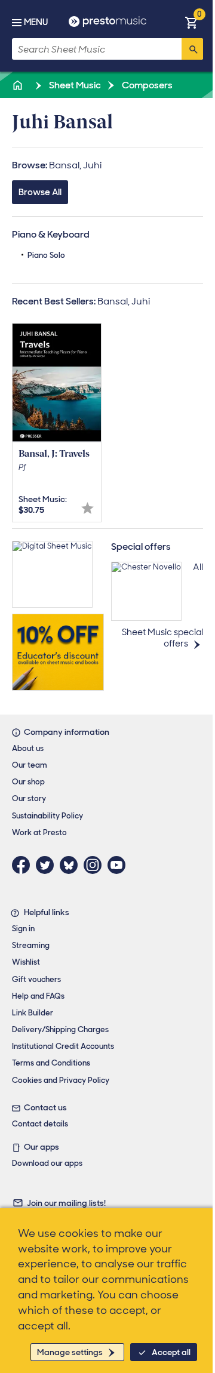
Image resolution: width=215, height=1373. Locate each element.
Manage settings (70, 1352)
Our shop (28, 782)
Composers (146, 85)
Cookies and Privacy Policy (60, 1080)
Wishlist (26, 962)
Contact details (40, 1124)
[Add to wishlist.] (87, 508)
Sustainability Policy (47, 816)
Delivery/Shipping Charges (60, 1029)
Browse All (40, 192)
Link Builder (32, 1013)
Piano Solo (46, 255)
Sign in (23, 928)
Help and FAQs (38, 996)
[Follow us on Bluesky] (72, 865)
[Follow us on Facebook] (24, 865)
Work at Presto (39, 832)
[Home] (18, 85)
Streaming (31, 945)
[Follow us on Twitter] (48, 865)
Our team (29, 765)
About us (28, 748)
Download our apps (47, 1163)
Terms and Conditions (51, 1063)
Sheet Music (74, 85)
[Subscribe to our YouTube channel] (119, 865)
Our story (29, 798)
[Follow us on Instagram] (96, 865)
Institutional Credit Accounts (63, 1046)
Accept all (171, 1352)
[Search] (192, 49)
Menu (36, 22)
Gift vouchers (36, 979)
